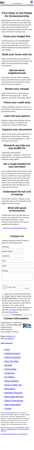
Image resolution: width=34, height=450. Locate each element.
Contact (8, 408)
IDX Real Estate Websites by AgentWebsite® (14, 434)
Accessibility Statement (11, 429)
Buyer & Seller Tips (13, 385)
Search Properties (13, 357)
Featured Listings (12, 353)
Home (7, 349)
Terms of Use (10, 427)
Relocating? (10, 389)
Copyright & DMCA (19, 427)
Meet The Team (12, 361)
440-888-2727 (11, 336)
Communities (10, 369)
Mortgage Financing (14, 393)
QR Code (3, 427)
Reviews (8, 365)
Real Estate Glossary (14, 396)
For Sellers (9, 377)
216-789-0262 (9, 338)
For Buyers (9, 373)
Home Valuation (12, 381)
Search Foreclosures (14, 400)
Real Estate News (13, 404)
